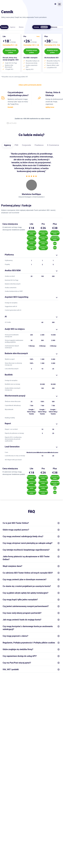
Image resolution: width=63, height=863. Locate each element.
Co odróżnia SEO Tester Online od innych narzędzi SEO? (28, 572)
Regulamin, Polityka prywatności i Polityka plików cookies (29, 642)
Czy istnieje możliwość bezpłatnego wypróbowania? (26, 549)
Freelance (39, 145)
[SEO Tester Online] (9, 4)
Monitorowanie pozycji (15, 395)
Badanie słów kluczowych (16, 353)
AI (6, 316)
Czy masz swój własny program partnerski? (22, 613)
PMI (16, 145)
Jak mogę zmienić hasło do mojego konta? (22, 619)
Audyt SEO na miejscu (15, 329)
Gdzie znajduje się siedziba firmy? (18, 649)
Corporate (26, 145)
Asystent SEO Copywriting (16, 297)
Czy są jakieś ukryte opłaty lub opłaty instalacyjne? (25, 592)
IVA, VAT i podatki (11, 669)
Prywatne (4, 27)
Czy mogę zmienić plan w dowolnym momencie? (24, 579)
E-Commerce (53, 145)
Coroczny (40, 27)
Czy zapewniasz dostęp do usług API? (20, 656)
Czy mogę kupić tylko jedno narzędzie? (20, 599)
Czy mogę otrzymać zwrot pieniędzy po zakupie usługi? (27, 543)
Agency (12, 27)
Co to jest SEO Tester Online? (16, 523)
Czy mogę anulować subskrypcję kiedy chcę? (23, 536)
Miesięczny (54, 27)
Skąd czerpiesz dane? (12, 566)
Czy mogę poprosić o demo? (15, 636)
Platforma (9, 254)
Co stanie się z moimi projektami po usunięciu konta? (27, 586)
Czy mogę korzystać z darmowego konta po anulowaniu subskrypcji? (28, 628)
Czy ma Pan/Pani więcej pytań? (17, 662)
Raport (8, 423)
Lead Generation (12, 446)
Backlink (9, 374)
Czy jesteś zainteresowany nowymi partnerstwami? (26, 606)
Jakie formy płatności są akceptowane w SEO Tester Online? (26, 558)
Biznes (21, 27)
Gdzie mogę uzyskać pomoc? (16, 529)
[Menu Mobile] (59, 4)
